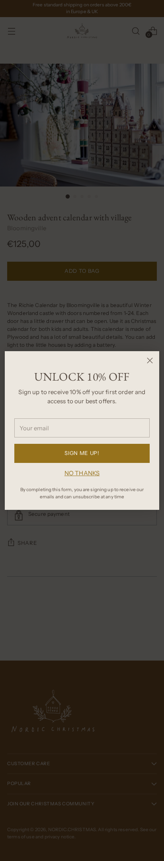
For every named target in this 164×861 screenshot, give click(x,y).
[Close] (150, 360)
